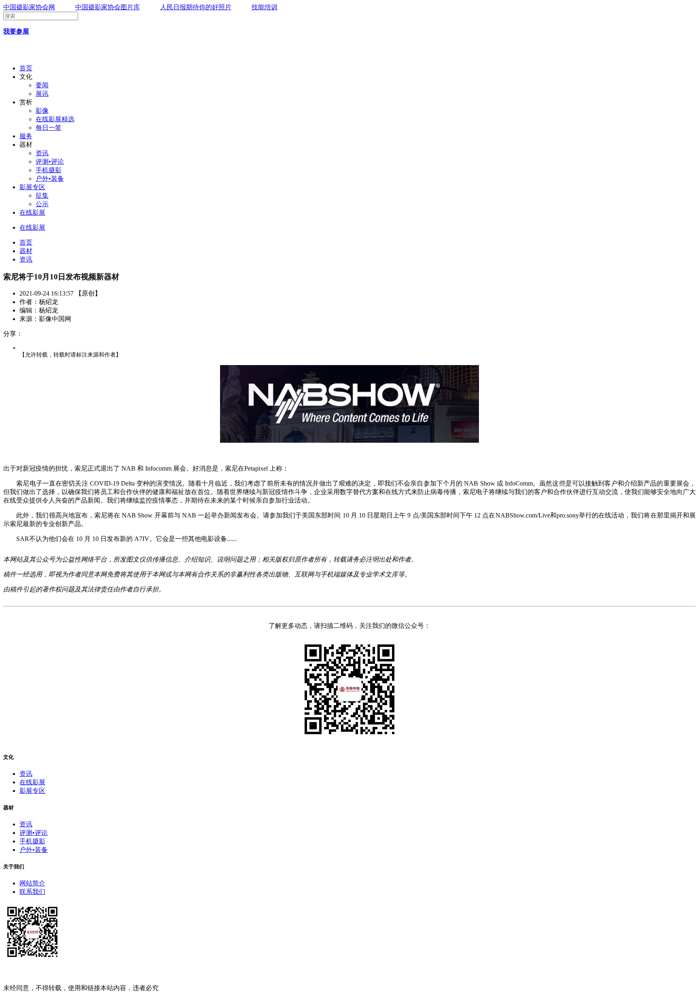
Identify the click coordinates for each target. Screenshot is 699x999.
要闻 (42, 85)
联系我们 (32, 891)
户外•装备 (50, 178)
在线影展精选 (55, 119)
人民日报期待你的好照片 (195, 7)
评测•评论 (50, 161)
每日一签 (48, 127)
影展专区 (32, 187)
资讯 (42, 153)
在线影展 (32, 212)
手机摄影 (48, 170)
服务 (25, 136)
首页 (25, 68)
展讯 (42, 93)
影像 (42, 110)
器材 (25, 250)
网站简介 (32, 883)
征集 (42, 195)
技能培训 (264, 7)
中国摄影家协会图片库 (107, 7)
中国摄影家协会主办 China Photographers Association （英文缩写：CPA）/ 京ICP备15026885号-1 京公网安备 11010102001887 (177, 972)
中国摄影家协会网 (29, 7)
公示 (42, 204)
